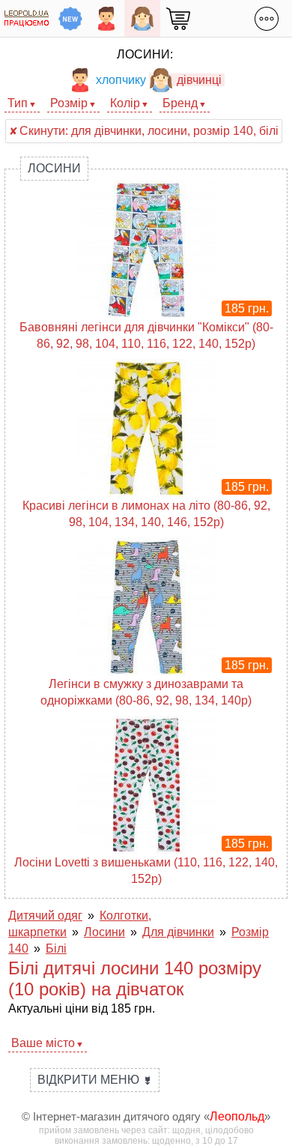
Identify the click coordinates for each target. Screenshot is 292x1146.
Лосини (54, 168)
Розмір (69, 103)
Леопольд (237, 1116)
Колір (125, 103)
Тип (17, 103)
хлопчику (121, 79)
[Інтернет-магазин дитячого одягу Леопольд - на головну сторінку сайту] (26, 18)
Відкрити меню (94, 1079)
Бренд (180, 103)
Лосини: (145, 54)
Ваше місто (43, 1043)
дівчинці (199, 79)
